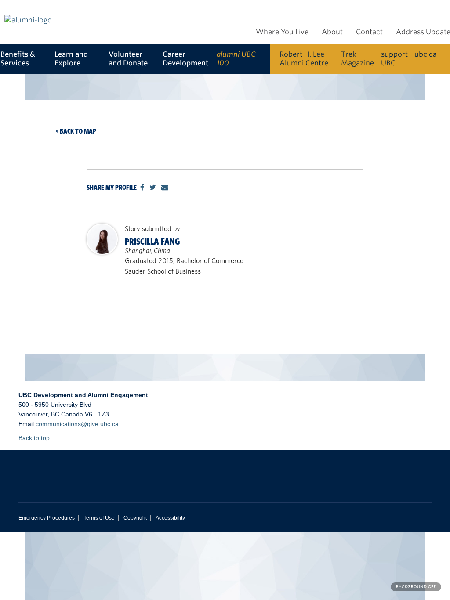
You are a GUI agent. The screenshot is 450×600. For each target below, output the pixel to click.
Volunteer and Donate (128, 58)
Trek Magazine (357, 58)
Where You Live (282, 32)
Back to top (34, 437)
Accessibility (170, 518)
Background (416, 586)
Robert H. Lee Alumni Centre (303, 58)
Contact (369, 32)
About (332, 32)
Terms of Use (99, 518)
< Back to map (76, 131)
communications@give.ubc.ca (77, 423)
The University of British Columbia (101, 470)
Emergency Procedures (46, 518)
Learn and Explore (71, 58)
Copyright (135, 518)
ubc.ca (425, 54)
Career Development (185, 58)
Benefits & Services (17, 58)
